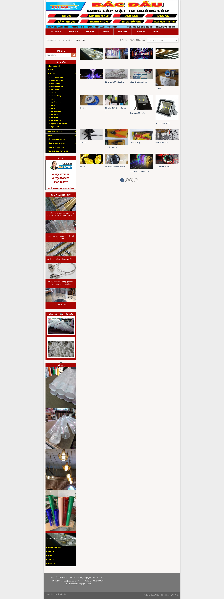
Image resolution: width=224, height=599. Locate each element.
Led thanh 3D (56, 120)
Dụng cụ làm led (57, 80)
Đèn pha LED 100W (137, 113)
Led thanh (54, 117)
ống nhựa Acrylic (60, 305)
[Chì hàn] (167, 77)
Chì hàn (158, 89)
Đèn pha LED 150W (163, 123)
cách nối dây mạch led (138, 82)
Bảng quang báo (57, 77)
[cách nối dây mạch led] (141, 74)
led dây (82, 167)
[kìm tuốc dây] (141, 134)
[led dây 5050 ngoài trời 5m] (116, 159)
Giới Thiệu (73, 32)
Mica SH (51, 564)
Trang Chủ (56, 32)
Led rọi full (55, 114)
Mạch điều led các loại (59, 124)
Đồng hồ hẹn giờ (57, 86)
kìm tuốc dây (135, 143)
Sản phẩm (90, 32)
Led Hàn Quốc (56, 111)
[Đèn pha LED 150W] (167, 108)
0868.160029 (60, 182)
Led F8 (53, 108)
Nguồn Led (55, 127)
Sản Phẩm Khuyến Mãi (56, 139)
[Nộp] (73, 55)
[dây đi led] (91, 100)
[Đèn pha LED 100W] (141, 102)
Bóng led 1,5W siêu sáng (114, 82)
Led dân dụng (56, 96)
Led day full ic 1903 (163, 167)
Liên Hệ (156, 32)
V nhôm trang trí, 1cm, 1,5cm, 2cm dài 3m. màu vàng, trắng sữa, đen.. (60, 214)
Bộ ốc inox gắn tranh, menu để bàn (60, 259)
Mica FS (51, 556)
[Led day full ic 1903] (167, 159)
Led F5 (53, 105)
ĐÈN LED (51, 74)
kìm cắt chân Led (111, 147)
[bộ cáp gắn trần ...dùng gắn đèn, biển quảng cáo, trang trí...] (61, 271)
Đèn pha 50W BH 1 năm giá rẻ (115, 109)
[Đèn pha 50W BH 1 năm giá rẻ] (116, 100)
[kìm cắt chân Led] (116, 137)
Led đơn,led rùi (56, 102)
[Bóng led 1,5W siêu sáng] (116, 74)
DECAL (50, 70)
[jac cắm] (91, 134)
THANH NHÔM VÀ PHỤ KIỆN (58, 151)
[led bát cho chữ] (167, 134)
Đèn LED (51, 551)
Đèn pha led (55, 83)
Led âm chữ (55, 90)
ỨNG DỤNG (140, 32)
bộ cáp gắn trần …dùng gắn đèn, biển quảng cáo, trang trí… (61, 283)
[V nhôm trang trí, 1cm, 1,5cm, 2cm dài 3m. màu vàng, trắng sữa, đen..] (61, 204)
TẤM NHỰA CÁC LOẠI (56, 147)
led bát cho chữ (162, 143)
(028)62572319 (60, 174)
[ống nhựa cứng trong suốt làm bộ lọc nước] (61, 227)
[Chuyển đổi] (75, 69)
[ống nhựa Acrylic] (61, 295)
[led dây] (91, 159)
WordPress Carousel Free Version (62, 334)
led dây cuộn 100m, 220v (139, 171)
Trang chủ (52, 40)
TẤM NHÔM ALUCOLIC (56, 143)
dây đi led (83, 108)
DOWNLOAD (122, 32)
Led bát (53, 93)
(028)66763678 (60, 178)
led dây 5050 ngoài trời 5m (115, 167)
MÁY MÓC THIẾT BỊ (55, 131)
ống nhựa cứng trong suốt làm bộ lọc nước (61, 237)
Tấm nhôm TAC (54, 547)
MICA (50, 135)
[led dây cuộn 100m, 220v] (141, 161)
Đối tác (106, 32)
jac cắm (83, 143)
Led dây (53, 99)
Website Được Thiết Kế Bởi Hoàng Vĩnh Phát (161, 595)
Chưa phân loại (54, 66)
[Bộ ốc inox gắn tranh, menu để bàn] (61, 249)
